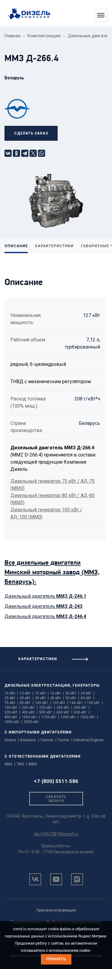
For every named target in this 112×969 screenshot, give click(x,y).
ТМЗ (22, 764)
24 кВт (87, 693)
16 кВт (57, 693)
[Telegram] (24, 153)
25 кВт (11, 698)
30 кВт (26, 698)
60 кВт (87, 698)
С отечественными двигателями (42, 756)
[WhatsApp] (41, 153)
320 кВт (12, 712)
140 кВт (77, 703)
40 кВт (57, 698)
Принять (56, 959)
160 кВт (12, 707)
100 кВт (43, 703)
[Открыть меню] (101, 15)
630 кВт (82, 712)
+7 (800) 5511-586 (56, 781)
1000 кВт (31, 717)
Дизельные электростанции (37, 685)
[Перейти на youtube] (56, 879)
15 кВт (42, 693)
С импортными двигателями (38, 732)
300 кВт (82, 707)
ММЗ (33, 764)
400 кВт (30, 712)
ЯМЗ (9, 764)
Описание (16, 246)
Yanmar (48, 740)
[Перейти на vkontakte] (35, 879)
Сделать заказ (31, 133)
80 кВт (26, 703)
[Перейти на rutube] (77, 879)
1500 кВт (89, 717)
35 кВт (42, 698)
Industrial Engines (89, 740)
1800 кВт (13, 722)
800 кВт (12, 717)
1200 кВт (70, 717)
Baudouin (29, 740)
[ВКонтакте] (8, 153)
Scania (11, 740)
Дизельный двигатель (45, 596)
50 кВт (72, 698)
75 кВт (11, 703)
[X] (33, 153)
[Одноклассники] (16, 153)
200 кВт (30, 707)
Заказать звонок (56, 799)
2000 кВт (31, 722)
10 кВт (11, 693)
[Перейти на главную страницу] (32, 14)
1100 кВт (50, 717)
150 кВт (95, 703)
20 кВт (72, 693)
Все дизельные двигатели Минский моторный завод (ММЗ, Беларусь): (51, 573)
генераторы (86, 685)
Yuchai (65, 740)
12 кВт (26, 693)
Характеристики (54, 246)
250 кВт (64, 707)
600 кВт (64, 712)
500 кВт (47, 712)
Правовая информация (56, 910)
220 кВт (47, 707)
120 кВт (60, 703)
